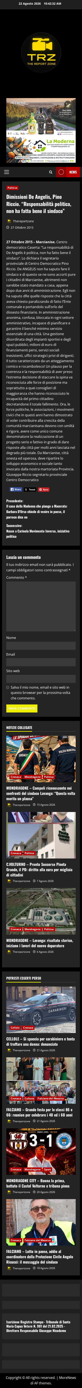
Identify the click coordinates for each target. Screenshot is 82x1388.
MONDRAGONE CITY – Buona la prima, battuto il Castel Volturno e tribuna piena (37, 1183)
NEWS (73, 172)
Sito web (13, 671)
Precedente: (36, 509)
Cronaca (16, 777)
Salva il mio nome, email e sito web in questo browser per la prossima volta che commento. (40, 692)
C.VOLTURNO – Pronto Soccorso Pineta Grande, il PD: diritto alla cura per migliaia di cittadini (39, 869)
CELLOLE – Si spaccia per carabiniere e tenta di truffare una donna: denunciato (40, 1041)
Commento (16, 577)
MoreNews (67, 1377)
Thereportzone (23, 221)
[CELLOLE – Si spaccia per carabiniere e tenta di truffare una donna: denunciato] (41, 1010)
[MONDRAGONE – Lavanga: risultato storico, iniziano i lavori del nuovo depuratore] (41, 911)
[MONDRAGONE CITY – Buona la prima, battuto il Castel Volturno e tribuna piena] (41, 1151)
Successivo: (37, 531)
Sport (47, 1169)
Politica (12, 188)
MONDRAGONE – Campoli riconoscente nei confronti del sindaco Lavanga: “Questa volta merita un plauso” (40, 793)
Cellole (15, 1027)
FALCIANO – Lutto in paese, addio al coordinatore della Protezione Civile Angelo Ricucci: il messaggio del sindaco (39, 1257)
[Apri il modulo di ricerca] (50, 172)
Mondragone (33, 777)
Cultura (29, 1098)
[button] (6, 172)
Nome (11, 637)
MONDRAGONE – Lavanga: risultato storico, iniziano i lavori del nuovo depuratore (39, 943)
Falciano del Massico (51, 1098)
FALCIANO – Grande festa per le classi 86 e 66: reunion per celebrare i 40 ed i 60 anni (39, 1112)
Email (10, 654)
